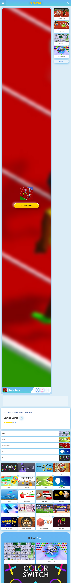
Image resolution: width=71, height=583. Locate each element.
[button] (68, 3)
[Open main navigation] (3, 3)
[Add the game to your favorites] (21, 417)
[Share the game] (46, 390)
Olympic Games (18, 412)
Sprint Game (28, 412)
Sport (9, 412)
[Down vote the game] (42, 390)
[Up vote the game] (37, 390)
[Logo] (35, 3)
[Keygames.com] (5, 412)
